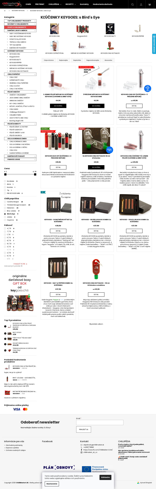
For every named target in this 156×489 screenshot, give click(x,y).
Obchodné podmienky (14, 445)
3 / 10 (10, 247)
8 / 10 (10, 241)
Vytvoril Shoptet (146, 483)
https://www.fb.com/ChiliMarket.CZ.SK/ (98, 450)
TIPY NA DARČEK (15, 45)
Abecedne (108, 60)
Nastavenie (52, 484)
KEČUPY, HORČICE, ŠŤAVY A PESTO (22, 106)
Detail (134, 106)
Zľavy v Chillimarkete (17, 27)
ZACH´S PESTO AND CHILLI (19, 118)
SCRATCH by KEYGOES (18, 39)
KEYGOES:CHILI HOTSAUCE (19, 71)
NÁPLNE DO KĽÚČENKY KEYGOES (21, 68)
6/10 (10, 259)
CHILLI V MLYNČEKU (16, 89)
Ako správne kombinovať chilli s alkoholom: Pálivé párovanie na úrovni (134, 451)
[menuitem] (28, 4)
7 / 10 (10, 231)
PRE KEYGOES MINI (15, 193)
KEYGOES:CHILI (15, 54)
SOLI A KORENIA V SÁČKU (18, 147)
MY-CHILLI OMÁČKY (17, 103)
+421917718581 (88, 447)
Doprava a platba (12, 448)
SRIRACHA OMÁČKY (16, 101)
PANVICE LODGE (14, 159)
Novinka (11, 187)
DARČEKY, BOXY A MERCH (17, 30)
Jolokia (11, 217)
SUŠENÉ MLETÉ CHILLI (17, 80)
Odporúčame (49, 60)
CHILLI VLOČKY (15, 86)
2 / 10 (10, 253)
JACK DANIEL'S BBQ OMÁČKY (20, 98)
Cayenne (12, 220)
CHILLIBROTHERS (15, 115)
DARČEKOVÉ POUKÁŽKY (18, 48)
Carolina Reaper (15, 202)
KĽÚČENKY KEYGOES (15, 51)
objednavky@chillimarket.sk (93, 445)
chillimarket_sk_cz (90, 452)
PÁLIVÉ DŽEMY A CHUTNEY (19, 127)
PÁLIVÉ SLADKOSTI (16, 130)
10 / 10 (10, 244)
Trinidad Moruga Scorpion (18, 205)
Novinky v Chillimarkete (18, 24)
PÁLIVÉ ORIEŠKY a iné (17, 133)
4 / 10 (10, 228)
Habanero (12, 208)
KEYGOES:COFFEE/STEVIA (19, 65)
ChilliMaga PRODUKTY (17, 112)
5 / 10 (10, 238)
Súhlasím (105, 477)
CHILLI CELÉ (13, 77)
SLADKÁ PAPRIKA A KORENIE (19, 153)
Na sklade (12, 181)
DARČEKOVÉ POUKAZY (16, 156)
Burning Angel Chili (16, 121)
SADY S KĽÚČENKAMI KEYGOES (20, 33)
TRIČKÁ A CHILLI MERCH (18, 42)
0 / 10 (10, 250)
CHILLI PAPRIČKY (14, 74)
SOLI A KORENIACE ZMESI (17, 139)
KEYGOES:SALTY (15, 60)
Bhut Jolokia (13, 211)
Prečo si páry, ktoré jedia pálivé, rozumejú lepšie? (131, 445)
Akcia (10, 184)
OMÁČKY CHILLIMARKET (18, 95)
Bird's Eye (12, 214)
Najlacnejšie (63, 60)
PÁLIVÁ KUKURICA (16, 135)
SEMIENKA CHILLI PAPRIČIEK (19, 83)
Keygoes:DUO (15, 57)
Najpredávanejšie (93, 60)
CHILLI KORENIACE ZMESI (18, 141)
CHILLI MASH (14, 109)
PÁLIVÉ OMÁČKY (14, 92)
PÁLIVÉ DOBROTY (14, 124)
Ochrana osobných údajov (16, 450)
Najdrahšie (77, 60)
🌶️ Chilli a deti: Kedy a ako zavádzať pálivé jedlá (132, 457)
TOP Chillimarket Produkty (19, 21)
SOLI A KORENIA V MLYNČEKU (20, 144)
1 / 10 (10, 235)
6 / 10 (10, 256)
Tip (9, 190)
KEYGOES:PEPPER (15, 62)
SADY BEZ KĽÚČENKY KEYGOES (20, 36)
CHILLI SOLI (13, 150)
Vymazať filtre (19, 264)
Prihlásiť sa (83, 429)
